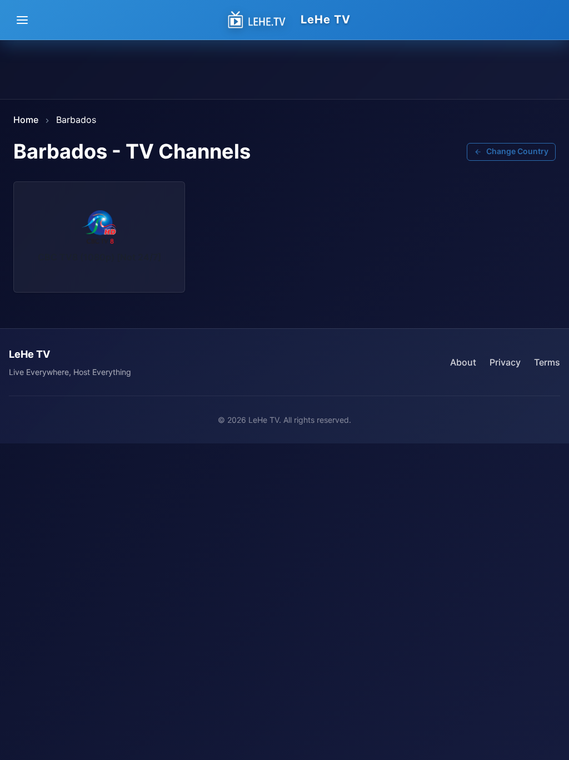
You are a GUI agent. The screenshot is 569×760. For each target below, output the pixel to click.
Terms (547, 362)
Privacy (505, 362)
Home (25, 119)
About (463, 362)
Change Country (517, 151)
